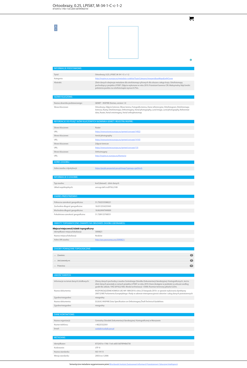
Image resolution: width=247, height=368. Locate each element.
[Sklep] (191, 19)
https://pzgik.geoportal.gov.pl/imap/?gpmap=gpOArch (118, 168)
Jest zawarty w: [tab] (124, 261)
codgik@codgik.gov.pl (104, 329)
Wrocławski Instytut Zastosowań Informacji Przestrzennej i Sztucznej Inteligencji (143, 364)
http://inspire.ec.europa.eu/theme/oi (110, 156)
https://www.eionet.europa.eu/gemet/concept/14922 (117, 132)
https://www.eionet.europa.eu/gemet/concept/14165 (117, 140)
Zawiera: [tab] (124, 255)
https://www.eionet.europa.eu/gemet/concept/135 (116, 148)
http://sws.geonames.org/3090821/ (110, 240)
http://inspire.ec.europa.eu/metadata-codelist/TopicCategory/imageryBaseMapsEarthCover (134, 79)
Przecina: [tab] (124, 266)
